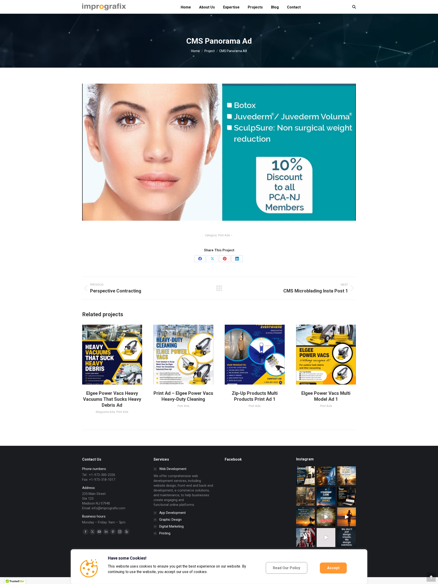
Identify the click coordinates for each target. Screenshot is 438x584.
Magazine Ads (105, 412)
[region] (219, 566)
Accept (333, 568)
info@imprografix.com (108, 508)
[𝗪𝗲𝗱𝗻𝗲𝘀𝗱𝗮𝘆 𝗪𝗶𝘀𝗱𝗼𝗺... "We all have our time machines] (326, 475)
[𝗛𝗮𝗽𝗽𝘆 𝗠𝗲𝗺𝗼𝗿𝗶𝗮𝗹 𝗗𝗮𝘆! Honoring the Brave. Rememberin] (305, 537)
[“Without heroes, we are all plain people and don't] (305, 516)
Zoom (106, 355)
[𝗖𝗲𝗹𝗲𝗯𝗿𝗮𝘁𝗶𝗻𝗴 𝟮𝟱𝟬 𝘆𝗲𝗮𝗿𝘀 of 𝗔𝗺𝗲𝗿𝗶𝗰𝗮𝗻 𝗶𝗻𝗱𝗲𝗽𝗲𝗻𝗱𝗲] (326, 516)
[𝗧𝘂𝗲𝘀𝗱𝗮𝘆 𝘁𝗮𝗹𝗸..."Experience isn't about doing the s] (305, 475)
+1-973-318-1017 (102, 480)
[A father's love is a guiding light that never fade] (346, 516)
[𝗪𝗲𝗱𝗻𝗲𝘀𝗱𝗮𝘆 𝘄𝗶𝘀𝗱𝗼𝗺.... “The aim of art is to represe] (305, 496)
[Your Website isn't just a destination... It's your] (346, 496)
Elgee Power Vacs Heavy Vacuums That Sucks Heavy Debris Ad (112, 399)
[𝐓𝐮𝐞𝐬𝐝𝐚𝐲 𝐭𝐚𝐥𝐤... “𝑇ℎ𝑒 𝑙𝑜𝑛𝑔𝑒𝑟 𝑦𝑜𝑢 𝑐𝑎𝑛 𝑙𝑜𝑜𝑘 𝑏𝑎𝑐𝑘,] (346, 475)
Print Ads (224, 235)
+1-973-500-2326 (102, 475)
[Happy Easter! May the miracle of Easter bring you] (326, 537)
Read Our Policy (286, 568)
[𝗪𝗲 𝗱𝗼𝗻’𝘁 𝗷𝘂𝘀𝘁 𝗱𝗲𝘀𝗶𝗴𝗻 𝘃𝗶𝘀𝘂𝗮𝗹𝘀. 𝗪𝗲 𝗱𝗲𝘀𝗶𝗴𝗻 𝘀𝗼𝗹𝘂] (346, 537)
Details (118, 355)
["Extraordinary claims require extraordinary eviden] (326, 496)
